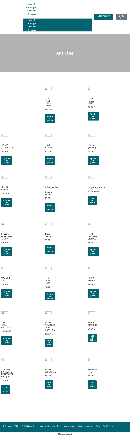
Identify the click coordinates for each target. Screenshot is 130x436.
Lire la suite (92, 200)
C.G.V (98, 426)
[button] (57, 17)
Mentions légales (86, 426)
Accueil (31, 4)
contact (32, 14)
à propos (32, 7)
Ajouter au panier (50, 118)
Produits (32, 10)
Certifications (108, 426)
